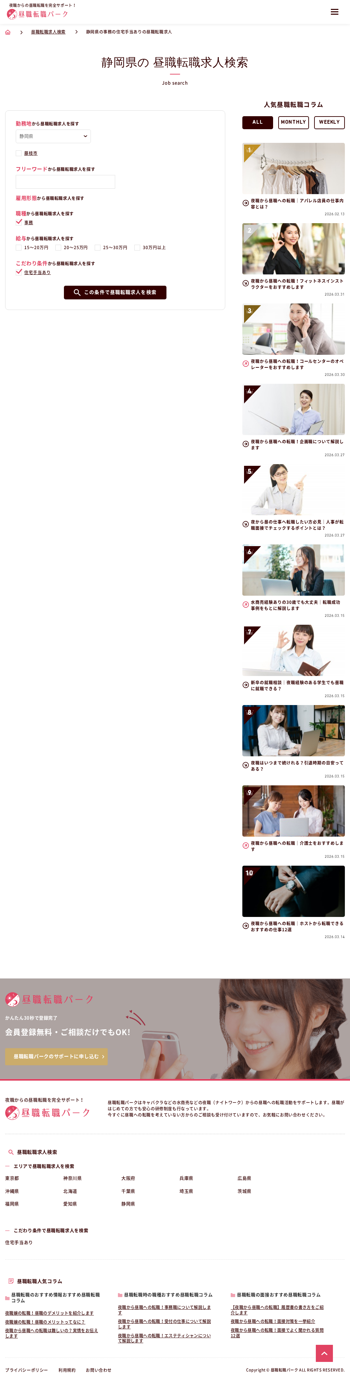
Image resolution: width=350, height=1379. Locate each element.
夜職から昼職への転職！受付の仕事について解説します (164, 1324)
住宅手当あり (37, 272)
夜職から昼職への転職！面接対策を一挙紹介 (273, 1321)
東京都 (12, 1178)
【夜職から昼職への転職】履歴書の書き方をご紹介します (277, 1310)
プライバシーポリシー (26, 1370)
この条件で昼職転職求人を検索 (120, 292)
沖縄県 (12, 1191)
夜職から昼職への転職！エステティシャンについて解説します (164, 1338)
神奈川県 (72, 1178)
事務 (28, 222)
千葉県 (128, 1191)
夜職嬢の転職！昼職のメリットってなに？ (45, 1322)
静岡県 (128, 1204)
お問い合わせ (99, 1370)
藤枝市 (31, 153)
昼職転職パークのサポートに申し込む (56, 1056)
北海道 (70, 1191)
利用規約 (67, 1370)
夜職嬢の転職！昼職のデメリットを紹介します (49, 1313)
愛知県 (70, 1204)
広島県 (245, 1178)
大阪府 (128, 1178)
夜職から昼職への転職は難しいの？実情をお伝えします (51, 1333)
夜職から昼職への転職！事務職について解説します (164, 1310)
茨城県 (245, 1191)
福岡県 (12, 1204)
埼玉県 (186, 1191)
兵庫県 (186, 1178)
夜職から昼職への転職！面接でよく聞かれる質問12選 (277, 1333)
